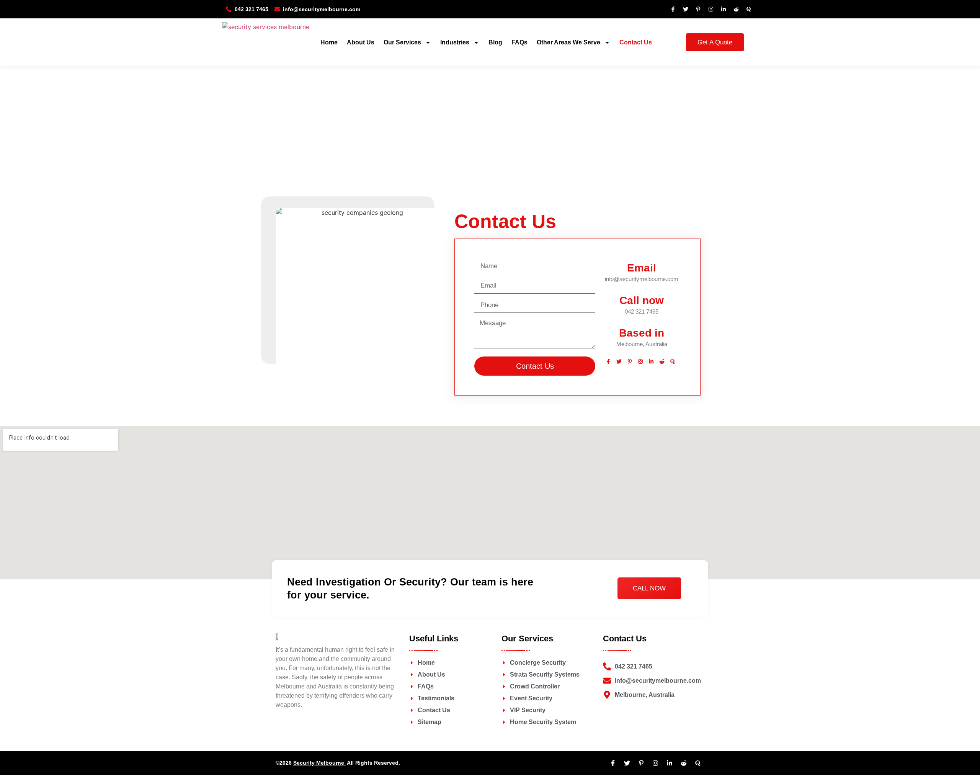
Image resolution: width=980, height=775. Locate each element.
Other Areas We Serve (568, 42)
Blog (495, 42)
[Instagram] (711, 9)
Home (329, 42)
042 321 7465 (641, 311)
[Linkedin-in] (723, 9)
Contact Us (635, 42)
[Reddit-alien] (736, 9)
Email (641, 268)
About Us (360, 42)
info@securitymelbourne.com (641, 279)
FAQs (519, 42)
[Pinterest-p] (698, 9)
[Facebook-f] (673, 9)
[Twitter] (685, 9)
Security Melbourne (319, 763)
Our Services (402, 42)
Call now (641, 300)
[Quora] (748, 9)
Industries (454, 42)
